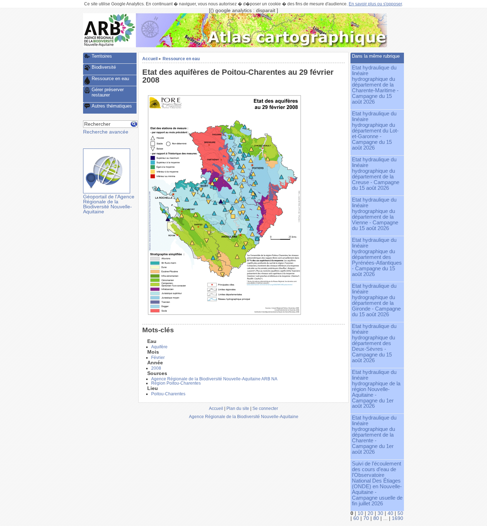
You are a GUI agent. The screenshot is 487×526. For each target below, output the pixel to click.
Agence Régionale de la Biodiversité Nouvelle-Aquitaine (243, 416)
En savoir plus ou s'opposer (375, 3)
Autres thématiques (112, 106)
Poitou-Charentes (168, 393)
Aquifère (159, 346)
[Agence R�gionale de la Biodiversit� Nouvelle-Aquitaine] (109, 45)
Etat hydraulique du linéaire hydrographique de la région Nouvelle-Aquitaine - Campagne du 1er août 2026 (376, 389)
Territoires (102, 56)
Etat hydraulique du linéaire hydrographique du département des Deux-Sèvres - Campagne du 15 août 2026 (374, 343)
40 (390, 513)
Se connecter (265, 408)
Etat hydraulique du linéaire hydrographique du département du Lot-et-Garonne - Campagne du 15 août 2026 (375, 131)
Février (158, 357)
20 (370, 513)
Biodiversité (104, 67)
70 (366, 518)
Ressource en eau (181, 58)
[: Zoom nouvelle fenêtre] (224, 315)
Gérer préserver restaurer (108, 92)
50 (400, 513)
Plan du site (237, 408)
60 (356, 518)
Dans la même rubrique (376, 56)
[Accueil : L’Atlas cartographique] (262, 45)
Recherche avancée (105, 132)
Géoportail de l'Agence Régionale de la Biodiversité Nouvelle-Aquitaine (108, 204)
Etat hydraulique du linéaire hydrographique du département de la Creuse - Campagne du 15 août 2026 (375, 174)
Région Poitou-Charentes (176, 383)
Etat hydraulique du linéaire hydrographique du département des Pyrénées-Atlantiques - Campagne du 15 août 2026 (377, 257)
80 (376, 518)
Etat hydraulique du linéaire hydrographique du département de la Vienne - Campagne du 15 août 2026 (375, 214)
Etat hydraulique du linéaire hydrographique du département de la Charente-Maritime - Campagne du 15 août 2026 (375, 85)
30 (380, 513)
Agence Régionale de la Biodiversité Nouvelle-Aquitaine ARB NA (214, 378)
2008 (156, 368)
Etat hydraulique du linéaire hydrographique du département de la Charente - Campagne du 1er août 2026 (374, 435)
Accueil (150, 58)
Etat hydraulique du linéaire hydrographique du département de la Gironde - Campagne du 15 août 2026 (376, 300)
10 (360, 513)
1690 (397, 518)
